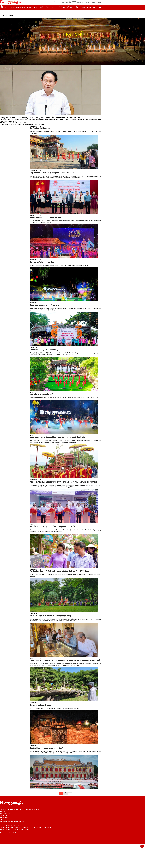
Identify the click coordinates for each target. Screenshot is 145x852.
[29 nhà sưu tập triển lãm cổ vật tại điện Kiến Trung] (64, 640)
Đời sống (76, 7)
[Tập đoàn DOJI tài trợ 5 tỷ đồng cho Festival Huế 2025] (64, 197)
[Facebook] (73, 2)
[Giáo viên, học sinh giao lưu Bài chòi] (64, 329)
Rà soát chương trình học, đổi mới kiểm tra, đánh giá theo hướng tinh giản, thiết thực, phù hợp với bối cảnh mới (40, 117)
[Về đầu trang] (142, 846)
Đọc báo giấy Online (90, 2)
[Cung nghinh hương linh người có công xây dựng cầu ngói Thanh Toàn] (64, 461)
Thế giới (89, 7)
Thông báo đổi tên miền (9, 839)
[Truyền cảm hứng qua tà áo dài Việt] (64, 374)
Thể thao (82, 7)
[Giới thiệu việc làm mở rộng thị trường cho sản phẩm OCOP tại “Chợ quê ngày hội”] (64, 506)
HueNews (98, 2)
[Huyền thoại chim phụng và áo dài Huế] (64, 241)
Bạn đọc (95, 7)
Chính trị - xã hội (20, 7)
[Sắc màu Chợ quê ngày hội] (64, 417)
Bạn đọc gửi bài (81, 2)
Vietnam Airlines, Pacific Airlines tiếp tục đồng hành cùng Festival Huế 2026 (22, 124)
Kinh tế (35, 7)
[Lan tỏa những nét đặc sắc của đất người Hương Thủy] (64, 551)
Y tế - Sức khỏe (61, 7)
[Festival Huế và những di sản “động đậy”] (64, 772)
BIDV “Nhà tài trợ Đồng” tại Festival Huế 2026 (13, 123)
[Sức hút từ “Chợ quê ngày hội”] (64, 284)
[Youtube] (75, 2)
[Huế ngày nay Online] (10, 3)
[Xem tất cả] (100, 7)
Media (12, 7)
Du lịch (54, 7)
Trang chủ (4, 15)
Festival (7, 7)
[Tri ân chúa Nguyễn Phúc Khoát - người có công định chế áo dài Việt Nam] (64, 595)
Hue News (29, 7)
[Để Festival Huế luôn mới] (64, 152)
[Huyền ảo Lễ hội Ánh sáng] (64, 727)
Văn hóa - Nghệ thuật (44, 7)
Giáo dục (69, 7)
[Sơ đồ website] (70, 2)
